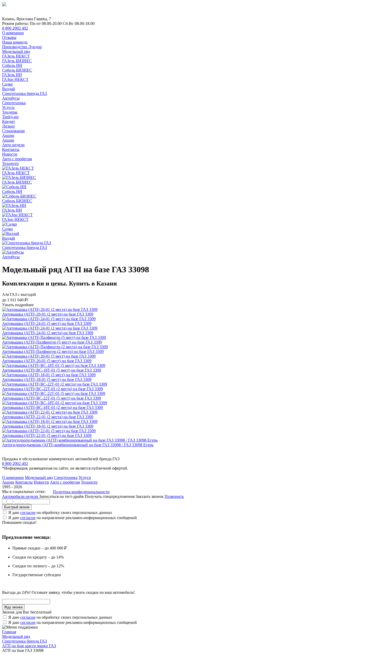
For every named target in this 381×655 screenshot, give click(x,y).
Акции (8, 135)
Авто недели (13, 145)
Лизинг (8, 126)
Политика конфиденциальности (81, 492)
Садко (7, 84)
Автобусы (11, 98)
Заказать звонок (150, 496)
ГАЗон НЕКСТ (15, 79)
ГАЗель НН (12, 75)
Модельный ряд (16, 51)
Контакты (10, 149)
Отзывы (9, 37)
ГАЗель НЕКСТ (16, 56)
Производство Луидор (22, 47)
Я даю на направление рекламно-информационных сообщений (72, 517)
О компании (13, 33)
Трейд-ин (10, 117)
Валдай (8, 89)
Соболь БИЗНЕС (17, 70)
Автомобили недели (20, 496)
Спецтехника (14, 103)
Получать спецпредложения (110, 496)
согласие (28, 512)
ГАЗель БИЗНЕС (17, 61)
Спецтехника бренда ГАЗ (24, 93)
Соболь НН (12, 65)
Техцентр (10, 163)
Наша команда (14, 42)
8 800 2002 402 (15, 28)
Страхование (13, 131)
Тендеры (9, 112)
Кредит (8, 121)
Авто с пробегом (17, 159)
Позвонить (174, 496)
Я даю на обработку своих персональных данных (60, 512)
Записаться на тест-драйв (62, 496)
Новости (9, 154)
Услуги (8, 107)
